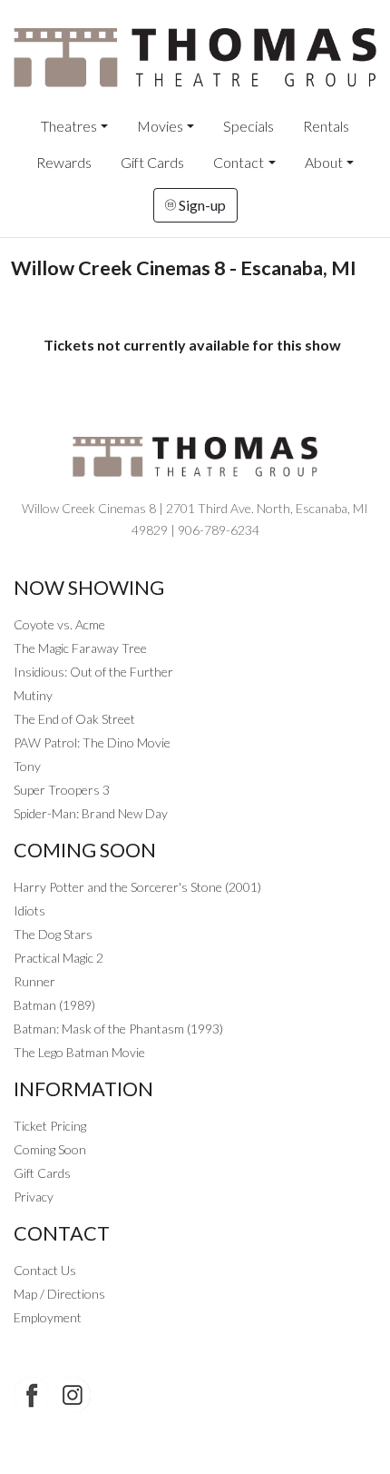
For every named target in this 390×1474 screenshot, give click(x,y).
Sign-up (201, 204)
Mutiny (33, 695)
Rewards (64, 162)
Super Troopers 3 (62, 789)
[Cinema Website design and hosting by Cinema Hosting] (195, 1447)
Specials (248, 125)
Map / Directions (59, 1293)
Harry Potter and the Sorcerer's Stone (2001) (137, 887)
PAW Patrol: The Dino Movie (92, 742)
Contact (238, 162)
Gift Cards (152, 162)
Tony (27, 766)
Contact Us (45, 1270)
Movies (160, 125)
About (324, 162)
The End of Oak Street (74, 719)
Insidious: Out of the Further (93, 671)
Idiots (29, 910)
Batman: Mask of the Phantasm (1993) (118, 1028)
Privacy (34, 1196)
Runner (34, 981)
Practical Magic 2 (58, 957)
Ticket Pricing (50, 1125)
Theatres (69, 125)
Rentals (326, 125)
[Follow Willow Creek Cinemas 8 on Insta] (72, 1395)
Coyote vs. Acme (59, 624)
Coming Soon (50, 1149)
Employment (48, 1317)
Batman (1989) (54, 1005)
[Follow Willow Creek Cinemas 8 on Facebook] (32, 1395)
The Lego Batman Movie (79, 1052)
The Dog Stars (53, 934)
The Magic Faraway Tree (80, 648)
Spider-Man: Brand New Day (91, 813)
